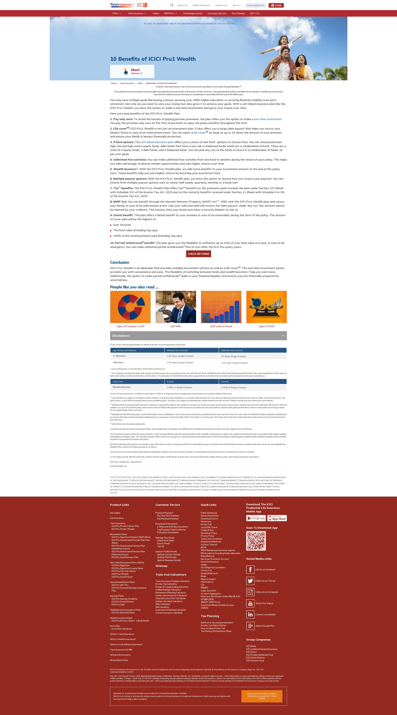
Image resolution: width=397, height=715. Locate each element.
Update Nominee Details (169, 560)
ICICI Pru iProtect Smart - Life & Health (130, 620)
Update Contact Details (168, 554)
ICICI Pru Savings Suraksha (124, 599)
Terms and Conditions (211, 539)
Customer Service (168, 505)
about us (182, 5)
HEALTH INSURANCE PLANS (186, 486)
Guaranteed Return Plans (122, 582)
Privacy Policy (207, 536)
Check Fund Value (165, 540)
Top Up (160, 546)
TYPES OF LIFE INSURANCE (142, 480)
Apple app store (277, 518)
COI (202, 585)
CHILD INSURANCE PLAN (241, 486)
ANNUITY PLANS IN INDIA (213, 483)
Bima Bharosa (207, 556)
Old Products (207, 582)
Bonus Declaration (210, 515)
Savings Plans (117, 596)
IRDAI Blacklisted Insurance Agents (218, 550)
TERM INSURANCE (228, 480)
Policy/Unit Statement (168, 532)
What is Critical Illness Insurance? (126, 644)
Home (114, 83)
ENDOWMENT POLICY (190, 483)
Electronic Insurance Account (215, 559)
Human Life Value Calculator (169, 601)
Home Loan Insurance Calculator (171, 595)
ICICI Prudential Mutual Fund (259, 655)
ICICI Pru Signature (121, 565)
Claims (204, 564)
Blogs (203, 576)
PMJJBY (204, 587)
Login (278, 5)
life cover (200, 132)
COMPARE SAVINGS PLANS (122, 483)
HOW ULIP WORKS (190, 477)
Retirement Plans (118, 534)
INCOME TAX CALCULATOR (122, 490)
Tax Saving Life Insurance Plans (216, 631)
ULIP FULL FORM (139, 477)
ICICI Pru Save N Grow (122, 577)
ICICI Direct (251, 652)
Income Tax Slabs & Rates (213, 625)
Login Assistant (208, 590)
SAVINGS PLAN (143, 483)
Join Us (236, 5)
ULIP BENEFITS (155, 477)
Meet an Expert (208, 579)
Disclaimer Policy (209, 533)
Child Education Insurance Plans (125, 610)
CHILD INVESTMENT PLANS (266, 486)
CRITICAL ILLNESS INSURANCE (214, 486)
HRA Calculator (163, 604)
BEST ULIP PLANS (172, 477)
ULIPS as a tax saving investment (217, 622)
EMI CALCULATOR (164, 490)
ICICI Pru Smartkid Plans (123, 612)
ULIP (140, 83)
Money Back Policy (119, 660)
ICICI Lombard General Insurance (262, 649)
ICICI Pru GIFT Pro (120, 585)
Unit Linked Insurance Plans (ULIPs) (127, 562)
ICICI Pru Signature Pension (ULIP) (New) (131, 537)
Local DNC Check (209, 527)
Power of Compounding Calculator (172, 587)
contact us (221, 5)
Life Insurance (127, 83)
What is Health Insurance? (123, 639)
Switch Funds (163, 543)
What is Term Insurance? (122, 634)
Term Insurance (117, 523)
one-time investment (267, 119)
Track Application (255, 5)
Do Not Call (206, 524)
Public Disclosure (201, 5)
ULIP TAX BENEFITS (209, 477)
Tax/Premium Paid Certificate (171, 529)
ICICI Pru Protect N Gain (123, 529)
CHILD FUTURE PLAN (212, 490)
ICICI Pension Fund (255, 660)
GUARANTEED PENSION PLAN (240, 483)
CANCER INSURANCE (132, 486)
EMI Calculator (162, 607)
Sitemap (161, 566)
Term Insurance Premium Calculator (173, 581)
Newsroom (206, 521)
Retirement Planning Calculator (171, 592)
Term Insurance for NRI (121, 649)
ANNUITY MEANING (264, 483)
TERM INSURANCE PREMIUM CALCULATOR (199, 480)
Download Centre (209, 518)
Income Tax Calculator (166, 584)
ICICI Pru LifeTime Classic (124, 571)
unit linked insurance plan (157, 142)
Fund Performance (210, 561)
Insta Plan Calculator (122, 629)
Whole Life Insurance (120, 655)
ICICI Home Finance (255, 657)
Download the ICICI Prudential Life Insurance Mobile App (263, 508)
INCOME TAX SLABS (145, 490)
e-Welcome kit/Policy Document (172, 526)
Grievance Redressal (211, 541)
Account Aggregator (211, 593)
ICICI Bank (251, 646)
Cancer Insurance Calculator (169, 613)
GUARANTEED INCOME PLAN (165, 483)
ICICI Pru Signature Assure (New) (127, 568)
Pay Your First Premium (168, 515)
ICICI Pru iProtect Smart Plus (125, 526)
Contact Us (206, 570)
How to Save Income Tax (213, 628)
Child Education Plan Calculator (171, 598)
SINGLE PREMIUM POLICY (231, 477)
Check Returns (198, 253)
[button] (172, 5)
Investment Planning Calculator (171, 610)
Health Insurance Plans (121, 618)
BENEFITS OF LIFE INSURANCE (258, 477)
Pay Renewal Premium (168, 518)
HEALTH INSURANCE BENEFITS (158, 486)
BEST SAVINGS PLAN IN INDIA (187, 490)
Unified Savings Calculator (168, 589)
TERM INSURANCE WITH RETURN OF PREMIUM (260, 480)
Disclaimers (121, 336)
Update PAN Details (166, 557)
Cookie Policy (207, 530)
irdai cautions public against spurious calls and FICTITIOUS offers (262, 696)
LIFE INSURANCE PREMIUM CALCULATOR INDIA (244, 490)
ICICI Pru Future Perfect (123, 601)
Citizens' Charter (209, 544)
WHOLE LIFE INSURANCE (167, 480)
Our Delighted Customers (213, 567)
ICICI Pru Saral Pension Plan (125, 557)
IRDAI (203, 547)
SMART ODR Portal (210, 602)
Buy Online (115, 513)
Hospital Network (209, 573)
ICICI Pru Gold (118, 604)
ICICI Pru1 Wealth (120, 574)
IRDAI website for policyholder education (220, 553)
